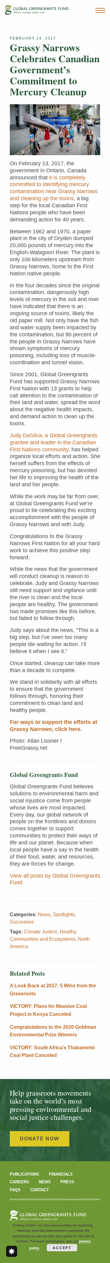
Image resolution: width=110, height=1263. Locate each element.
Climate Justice (40, 931)
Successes (22, 921)
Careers (19, 1182)
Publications (24, 1174)
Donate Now (39, 1138)
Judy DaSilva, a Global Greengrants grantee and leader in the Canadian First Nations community (53, 442)
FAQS (15, 1190)
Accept (62, 1247)
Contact (39, 1190)
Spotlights (64, 914)
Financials (61, 1174)
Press (67, 1182)
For (14, 722)
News (44, 914)
